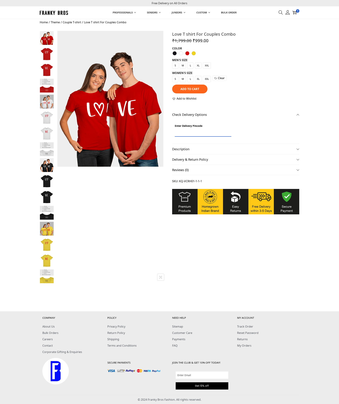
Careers (47, 339)
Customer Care (182, 333)
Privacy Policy (116, 326)
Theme (55, 22)
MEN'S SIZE (180, 60)
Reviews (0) (180, 170)
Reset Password (247, 333)
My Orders (244, 345)
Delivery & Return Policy (190, 159)
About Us (48, 326)
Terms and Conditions (122, 345)
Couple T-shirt (72, 22)
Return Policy (116, 333)
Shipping (113, 339)
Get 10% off (202, 386)
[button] (184, 98)
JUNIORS (177, 12)
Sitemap (177, 326)
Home (44, 22)
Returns (242, 339)
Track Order (245, 326)
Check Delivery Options (189, 114)
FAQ (175, 345)
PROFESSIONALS (123, 12)
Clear (221, 78)
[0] (294, 12)
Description (180, 149)
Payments (178, 339)
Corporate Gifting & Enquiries (62, 352)
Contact (47, 345)
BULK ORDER (229, 12)
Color (177, 48)
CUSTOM (201, 12)
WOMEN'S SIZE (182, 73)
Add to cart (189, 89)
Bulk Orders (50, 333)
